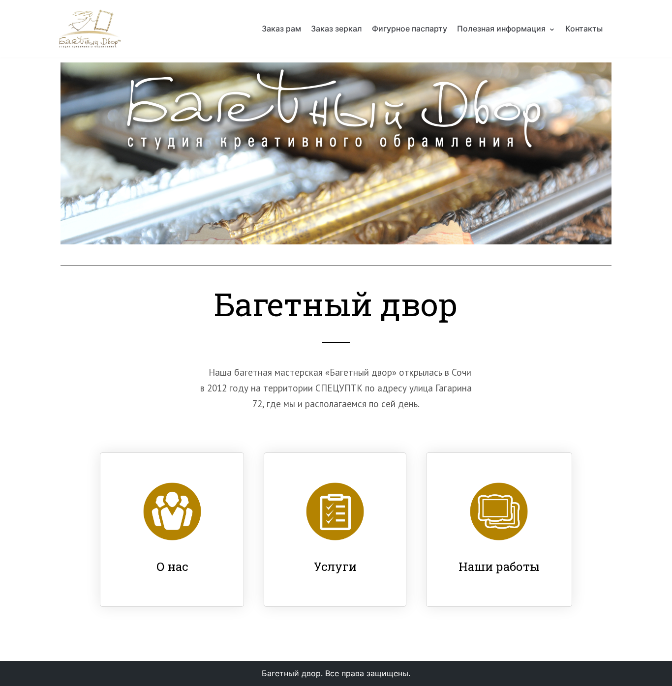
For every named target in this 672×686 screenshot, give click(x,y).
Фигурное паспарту (409, 28)
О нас (172, 566)
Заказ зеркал (336, 28)
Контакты (584, 28)
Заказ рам (281, 28)
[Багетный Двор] (90, 29)
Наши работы (499, 566)
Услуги (335, 566)
